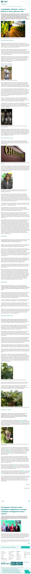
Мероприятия (18, 559)
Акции (2, 555)
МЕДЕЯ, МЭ (24, 421)
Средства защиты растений (11, 559)
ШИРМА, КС (20, 421)
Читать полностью (4, 542)
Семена (17, 553)
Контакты (25, 557)
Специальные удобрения (18, 551)
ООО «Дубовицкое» (11, 554)
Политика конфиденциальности (4, 558)
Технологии (2, 556)
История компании (3, 552)
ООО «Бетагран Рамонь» (11, 553)
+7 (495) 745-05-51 (4, 4)
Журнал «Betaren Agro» (27, 552)
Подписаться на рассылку (25, 547)
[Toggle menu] (29, 4)
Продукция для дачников (18, 555)
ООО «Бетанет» (11, 557)
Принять (26, 570)
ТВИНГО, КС (7, 448)
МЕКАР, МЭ (14, 465)
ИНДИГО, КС (22, 470)
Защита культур (18, 556)
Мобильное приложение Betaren (27, 554)
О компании (2, 551)
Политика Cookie (18, 572)
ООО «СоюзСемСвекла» (12, 551)
